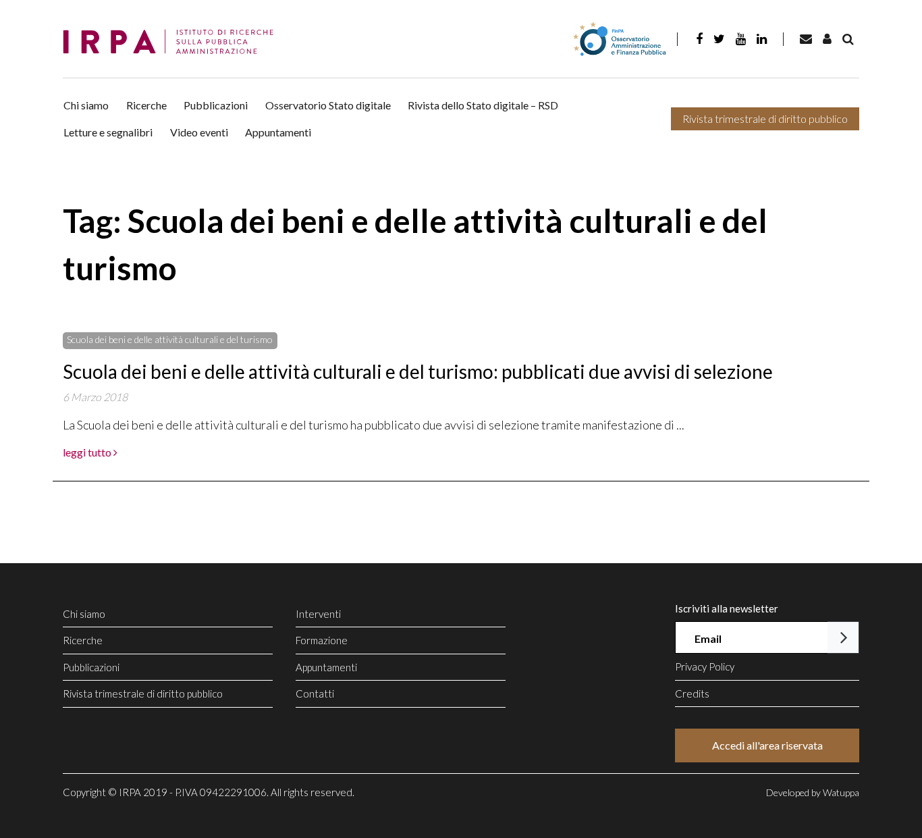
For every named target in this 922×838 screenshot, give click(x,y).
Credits (692, 693)
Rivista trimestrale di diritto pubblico (765, 118)
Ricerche (146, 105)
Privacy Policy (704, 666)
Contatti (315, 693)
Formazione (322, 640)
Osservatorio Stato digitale (328, 105)
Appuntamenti (278, 132)
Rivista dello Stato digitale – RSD (483, 105)
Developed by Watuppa (812, 792)
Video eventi (199, 132)
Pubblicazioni (216, 105)
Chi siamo (86, 105)
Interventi (318, 614)
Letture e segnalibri (108, 132)
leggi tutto (88, 452)
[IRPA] (173, 42)
